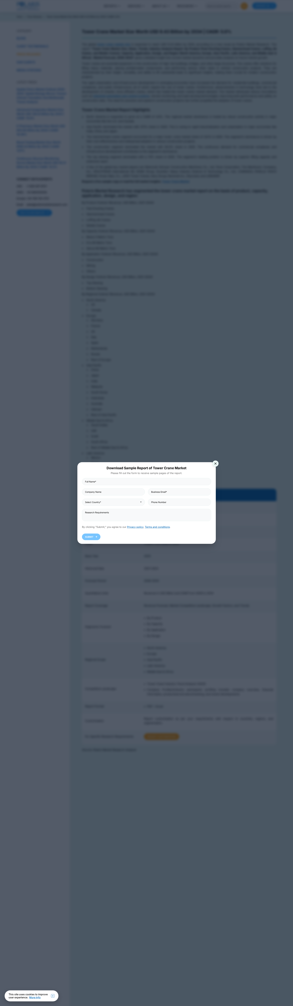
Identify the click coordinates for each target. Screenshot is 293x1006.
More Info (35, 997)
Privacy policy (135, 526)
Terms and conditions (157, 526)
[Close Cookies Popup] (52, 996)
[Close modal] (215, 463)
